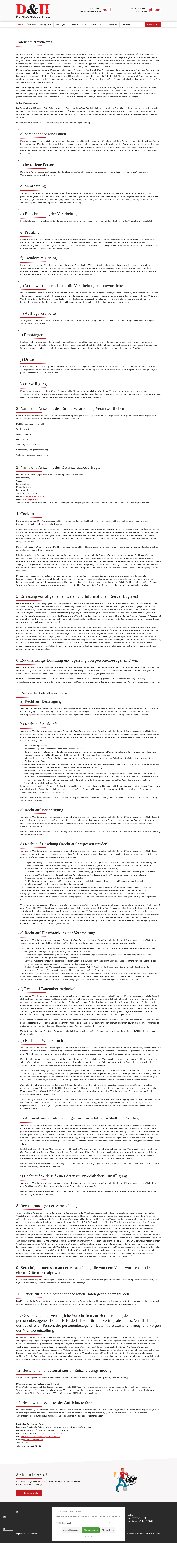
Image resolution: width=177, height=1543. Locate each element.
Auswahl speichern (71, 1530)
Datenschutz (88, 1536)
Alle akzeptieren (91, 1530)
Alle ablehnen (108, 1530)
